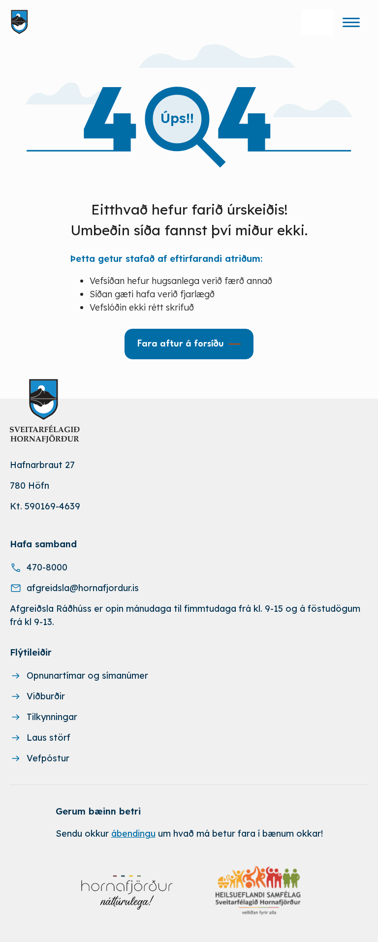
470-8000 (47, 567)
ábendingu (133, 833)
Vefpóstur (48, 758)
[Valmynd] (351, 22)
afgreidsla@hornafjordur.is (83, 588)
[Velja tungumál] (317, 22)
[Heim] (21, 22)
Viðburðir (46, 696)
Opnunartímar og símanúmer (87, 675)
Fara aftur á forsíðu (180, 344)
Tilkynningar (52, 716)
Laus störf (48, 737)
